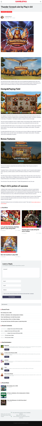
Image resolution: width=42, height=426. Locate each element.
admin (2, 331)
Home (2, 8)
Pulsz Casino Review (8, 373)
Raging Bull (6, 345)
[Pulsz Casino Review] (2, 375)
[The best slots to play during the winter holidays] (31, 219)
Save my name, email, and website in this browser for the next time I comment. (19, 293)
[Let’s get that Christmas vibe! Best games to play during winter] (10, 217)
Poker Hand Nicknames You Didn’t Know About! (10, 317)
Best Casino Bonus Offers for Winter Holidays (10, 319)
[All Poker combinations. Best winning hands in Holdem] (3, 397)
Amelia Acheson (9, 16)
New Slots (3, 11)
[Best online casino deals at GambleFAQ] (21, 1)
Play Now (6, 349)
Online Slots (9, 11)
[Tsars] (2, 369)
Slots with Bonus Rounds (5, 224)
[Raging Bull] (2, 347)
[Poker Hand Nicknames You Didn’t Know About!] (3, 404)
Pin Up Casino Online (9, 335)
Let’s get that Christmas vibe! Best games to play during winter (10, 227)
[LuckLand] (2, 362)
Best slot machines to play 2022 (9, 254)
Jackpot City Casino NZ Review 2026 (14, 328)
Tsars (5, 367)
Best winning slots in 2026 (6, 312)
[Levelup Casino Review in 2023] (2, 354)
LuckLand (6, 360)
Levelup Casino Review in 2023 (10, 352)
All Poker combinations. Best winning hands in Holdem (12, 314)
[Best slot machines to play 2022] (10, 244)
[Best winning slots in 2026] (3, 390)
